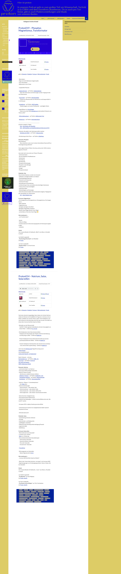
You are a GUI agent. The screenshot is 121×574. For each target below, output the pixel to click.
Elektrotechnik (33, 255)
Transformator (42, 265)
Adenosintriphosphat (24, 252)
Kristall (21, 260)
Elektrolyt (33, 491)
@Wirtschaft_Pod (40, 116)
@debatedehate (37, 91)
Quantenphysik (8, 160)
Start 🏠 (43, 18)
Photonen (3, 156)
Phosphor (40, 262)
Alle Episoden (60, 18)
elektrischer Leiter (24, 255)
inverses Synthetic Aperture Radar (27, 493)
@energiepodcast (35, 119)
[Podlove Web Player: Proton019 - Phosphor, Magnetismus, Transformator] (35, 47)
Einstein (4, 143)
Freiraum (34, 74)
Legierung (4, 151)
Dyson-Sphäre (43, 253)
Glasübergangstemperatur (37, 257)
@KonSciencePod (36, 379)
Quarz (34, 263)
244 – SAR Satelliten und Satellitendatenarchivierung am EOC (35, 128)
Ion (37, 493)
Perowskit (47, 498)
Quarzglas (40, 263)
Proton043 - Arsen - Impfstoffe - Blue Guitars (9, 95)
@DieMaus (41, 136)
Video (23, 384)
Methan (3, 152)
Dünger (36, 253)
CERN (3, 141)
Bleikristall (22, 253)
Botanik (10, 138)
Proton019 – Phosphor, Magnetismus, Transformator (33, 29)
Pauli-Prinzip (4, 153)
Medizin (10, 151)
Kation (41, 493)
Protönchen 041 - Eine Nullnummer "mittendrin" (9, 109)
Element (11, 143)
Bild (20, 436)
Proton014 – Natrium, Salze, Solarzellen (33, 277)
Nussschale (22, 97)
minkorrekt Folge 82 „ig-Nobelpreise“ (27, 353)
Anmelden (67, 26)
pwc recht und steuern (24, 362)
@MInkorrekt (28, 348)
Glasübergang (27, 257)
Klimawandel (5, 149)
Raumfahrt (4, 162)
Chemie (28, 253)
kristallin (27, 260)
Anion (21, 489)
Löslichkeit (35, 494)
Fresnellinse (22, 448)
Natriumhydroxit (33, 498)
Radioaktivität (10, 161)
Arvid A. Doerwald (6, 43)
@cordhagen (31, 109)
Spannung (22, 265)
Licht (7, 151)
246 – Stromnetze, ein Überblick (27, 126)
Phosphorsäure (23, 263)
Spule (27, 265)
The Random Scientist (24, 377)
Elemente (24, 74)
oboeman (4, 120)
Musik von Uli (5, 41)
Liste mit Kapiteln (6, 31)
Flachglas (48, 255)
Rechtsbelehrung (23, 359)
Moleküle (29, 74)
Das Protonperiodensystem (8, 28)
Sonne (11, 163)
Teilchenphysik (5, 168)
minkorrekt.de (22, 350)
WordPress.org (68, 34)
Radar (6, 161)
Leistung (33, 260)
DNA (32, 253)
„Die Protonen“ (51, 18)
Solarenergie (47, 263)
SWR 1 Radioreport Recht (25, 364)
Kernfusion (45, 258)
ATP (41, 252)
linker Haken (28, 494)
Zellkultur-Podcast (23, 375)
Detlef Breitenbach (6, 38)
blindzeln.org (34, 111)
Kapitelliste (5, 30)
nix (29, 262)
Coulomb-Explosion (39, 489)
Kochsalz (47, 493)
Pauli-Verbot (9, 153)
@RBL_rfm (36, 359)
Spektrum (39, 335)
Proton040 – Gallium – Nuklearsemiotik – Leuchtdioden (7, 124)
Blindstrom (22, 119)
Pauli (10, 152)
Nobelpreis (41, 498)
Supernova (4, 166)
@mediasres (22, 104)
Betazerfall (10, 136)
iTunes (21, 240)
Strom (31, 265)
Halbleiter (4, 147)
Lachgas (9, 149)
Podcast (3, 158)
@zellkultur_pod (39, 375)
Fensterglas (41, 255)
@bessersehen (39, 133)
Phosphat (34, 262)
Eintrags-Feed (68, 29)
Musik (47, 74)
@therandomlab (40, 377)
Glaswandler (22, 258)
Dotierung (27, 491)
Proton (3, 160)
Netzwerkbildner (23, 262)
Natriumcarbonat (35, 496)
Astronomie (5, 136)
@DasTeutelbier (35, 97)
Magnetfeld (39, 260)
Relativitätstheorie (6, 163)
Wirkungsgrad (29, 501)
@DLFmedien (35, 104)
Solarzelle (22, 501)
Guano (28, 258)
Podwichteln (8, 158)
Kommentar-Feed (68, 31)
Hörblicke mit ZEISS (24, 133)
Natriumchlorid (44, 496)
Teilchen (8, 166)
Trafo (36, 265)
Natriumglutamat (23, 498)
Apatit (37, 252)
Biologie (46, 252)
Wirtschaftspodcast (24, 116)
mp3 (3, 52)
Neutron (7, 152)
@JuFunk (32, 360)
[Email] (47, 293)
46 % (32, 453)
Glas (21, 257)
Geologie (47, 491)
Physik (29, 263)
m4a (3, 53)
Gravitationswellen (8, 146)
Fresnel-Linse (41, 491)
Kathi (4, 45)
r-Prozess (3, 161)
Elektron (8, 143)
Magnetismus (47, 260)
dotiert (21, 491)
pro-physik (34, 328)
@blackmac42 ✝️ (7, 40)
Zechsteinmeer (38, 501)
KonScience (22, 379)
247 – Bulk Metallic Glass (26, 195)
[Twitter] (46, 61)
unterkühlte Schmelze (24, 267)
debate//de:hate (23, 91)
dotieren (47, 489)
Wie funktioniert (41, 74)
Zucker (3, 169)
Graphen (3, 146)
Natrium (41, 494)
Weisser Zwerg (10, 168)
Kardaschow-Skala (36, 258)
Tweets (68, 18)
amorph (32, 252)
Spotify (25, 478)
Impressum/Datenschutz (78, 18)
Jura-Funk (21, 360)
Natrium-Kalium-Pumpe (24, 496)
